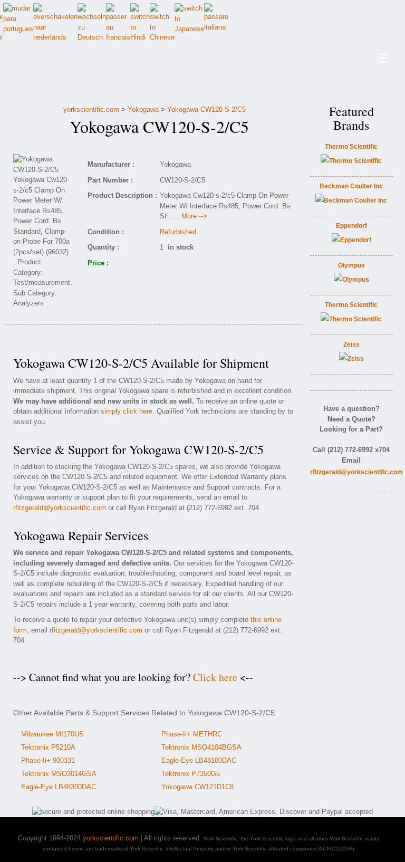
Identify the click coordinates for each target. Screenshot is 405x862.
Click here (215, 677)
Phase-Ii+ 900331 (48, 760)
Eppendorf (351, 225)
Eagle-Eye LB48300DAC (58, 787)
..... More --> (188, 216)
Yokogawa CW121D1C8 (197, 787)
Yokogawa (143, 109)
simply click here (126, 411)
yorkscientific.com (91, 109)
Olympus (351, 265)
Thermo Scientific (351, 146)
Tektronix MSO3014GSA (59, 774)
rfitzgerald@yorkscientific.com (59, 508)
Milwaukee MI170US (52, 734)
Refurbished (178, 232)
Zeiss (351, 344)
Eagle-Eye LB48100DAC (198, 760)
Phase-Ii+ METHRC (191, 734)
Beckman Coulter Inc (351, 186)
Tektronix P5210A (48, 747)
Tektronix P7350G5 (190, 774)
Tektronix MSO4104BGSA (201, 747)
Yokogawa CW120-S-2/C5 (206, 109)
